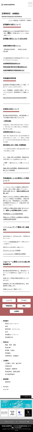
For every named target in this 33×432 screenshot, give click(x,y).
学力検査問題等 (10, 374)
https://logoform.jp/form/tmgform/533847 (15, 97)
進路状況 (7, 382)
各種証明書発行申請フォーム (12, 45)
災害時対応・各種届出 (12, 356)
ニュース (5, 389)
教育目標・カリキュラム (12, 329)
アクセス (5, 386)
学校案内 (5, 321)
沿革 (6, 332)
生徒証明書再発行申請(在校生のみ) (13, 70)
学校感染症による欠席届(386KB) (13, 214)
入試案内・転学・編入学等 (13, 363)
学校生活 (15, 20)
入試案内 (5, 360)
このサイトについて (8, 421)
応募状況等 (8, 366)
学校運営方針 (9, 337)
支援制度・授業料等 (11, 369)
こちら (9, 289)
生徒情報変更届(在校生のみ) (11, 63)
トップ (10, 20)
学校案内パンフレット (12, 334)
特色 (6, 326)
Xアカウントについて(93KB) (11, 250)
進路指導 (5, 379)
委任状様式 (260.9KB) (9, 49)
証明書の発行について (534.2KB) (11, 31)
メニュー (30, 6)
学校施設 (7, 353)
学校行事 (7, 347)
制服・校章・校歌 (10, 345)
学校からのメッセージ (12, 323)
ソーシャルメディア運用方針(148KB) (14, 254)
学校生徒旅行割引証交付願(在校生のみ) (15, 67)
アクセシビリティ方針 (24, 421)
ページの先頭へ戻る (26, 396)
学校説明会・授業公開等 (12, 371)
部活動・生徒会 (10, 350)
